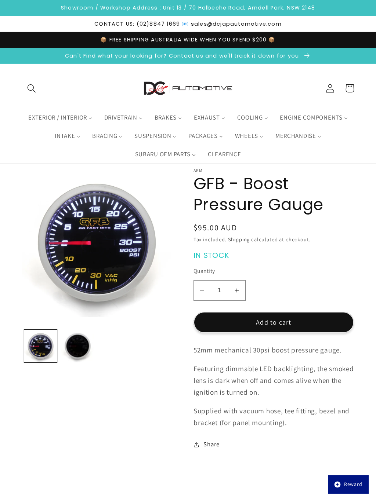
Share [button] (211, 444)
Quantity (204, 270)
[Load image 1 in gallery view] (40, 346)
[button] (31, 88)
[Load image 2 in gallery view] (77, 346)
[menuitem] (60, 118)
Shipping (239, 239)
